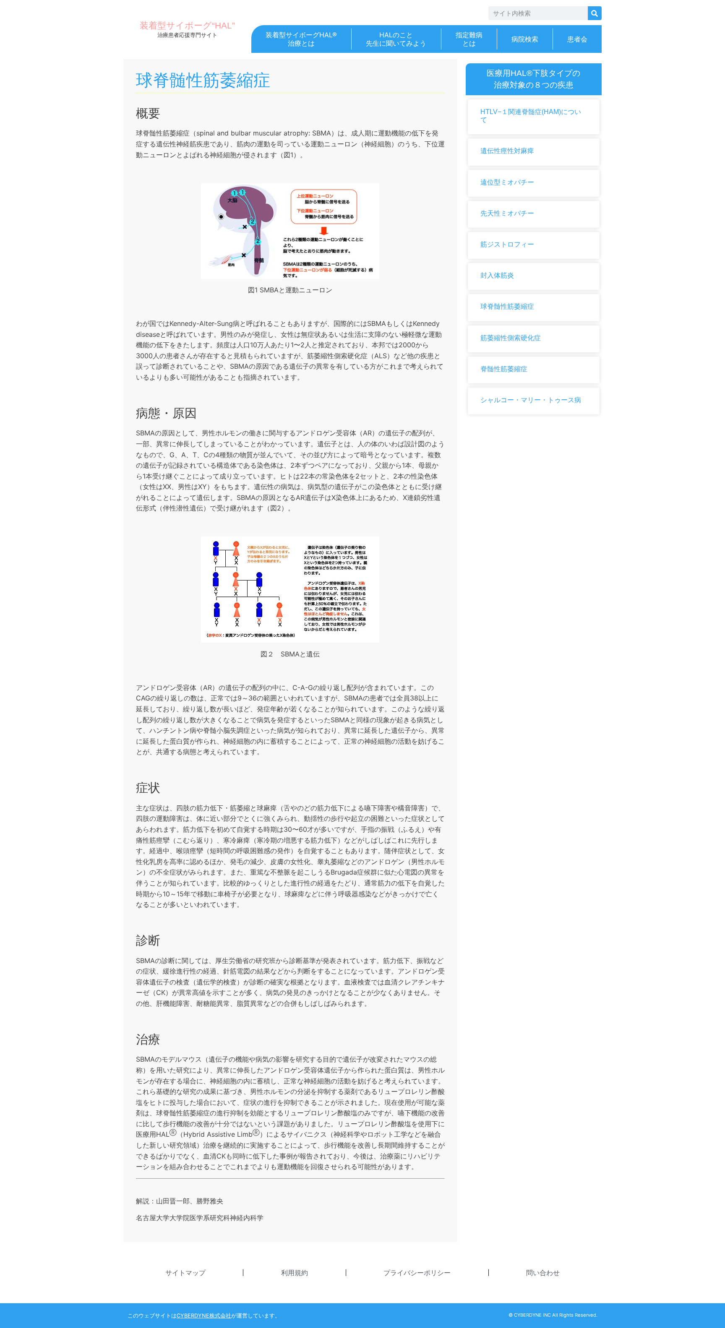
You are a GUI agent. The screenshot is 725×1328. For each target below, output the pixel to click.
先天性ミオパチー (507, 213)
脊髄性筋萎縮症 (503, 368)
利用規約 (294, 1272)
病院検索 (524, 39)
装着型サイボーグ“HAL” (187, 25)
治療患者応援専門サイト (187, 35)
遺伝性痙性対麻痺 (507, 150)
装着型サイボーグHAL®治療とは (301, 39)
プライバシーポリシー (417, 1272)
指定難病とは (469, 39)
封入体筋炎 (497, 275)
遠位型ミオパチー (507, 182)
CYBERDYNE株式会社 (204, 1315)
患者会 (577, 39)
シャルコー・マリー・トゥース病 (530, 400)
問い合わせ (543, 1272)
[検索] (595, 13)
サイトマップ (185, 1272)
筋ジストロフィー (507, 244)
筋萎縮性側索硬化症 (510, 337)
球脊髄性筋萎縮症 (507, 306)
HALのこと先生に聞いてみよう (396, 39)
